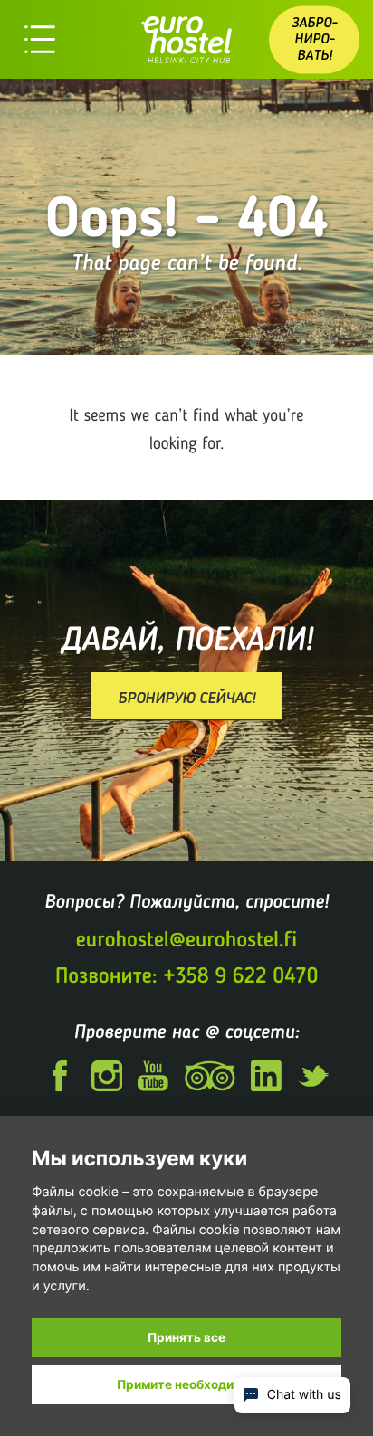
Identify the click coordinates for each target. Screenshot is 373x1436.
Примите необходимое (187, 1384)
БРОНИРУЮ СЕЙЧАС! (186, 698)
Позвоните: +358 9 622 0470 (186, 976)
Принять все (186, 1337)
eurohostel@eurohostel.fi (186, 940)
